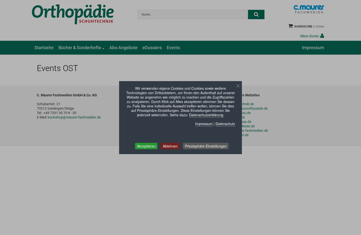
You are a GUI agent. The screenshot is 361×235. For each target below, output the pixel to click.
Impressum (204, 123)
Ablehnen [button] (170, 146)
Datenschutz (225, 123)
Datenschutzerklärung (206, 114)
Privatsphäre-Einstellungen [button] (206, 146)
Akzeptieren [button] (146, 146)
